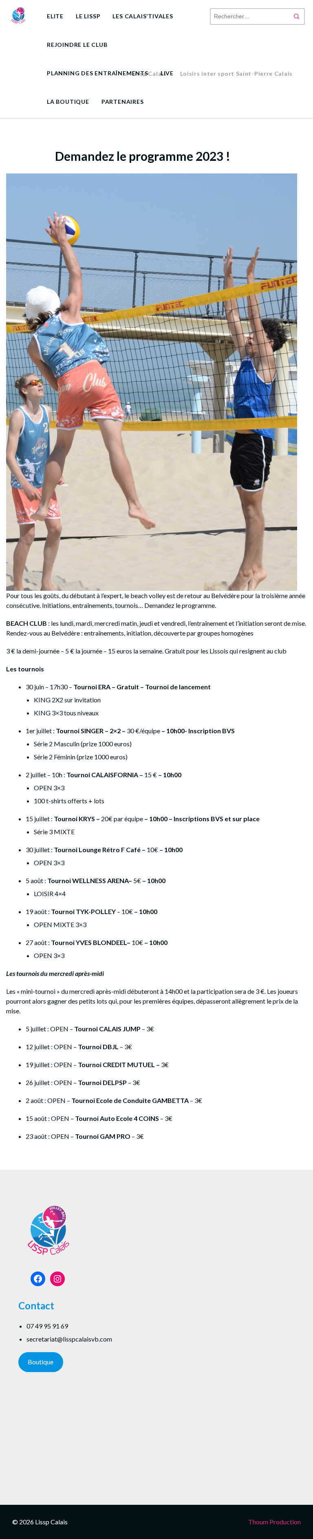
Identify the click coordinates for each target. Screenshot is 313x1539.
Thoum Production (274, 1522)
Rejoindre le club (77, 44)
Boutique (40, 1362)
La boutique (68, 101)
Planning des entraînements (97, 73)
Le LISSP (88, 16)
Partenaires (122, 101)
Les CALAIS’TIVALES (142, 16)
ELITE (55, 16)
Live (167, 73)
